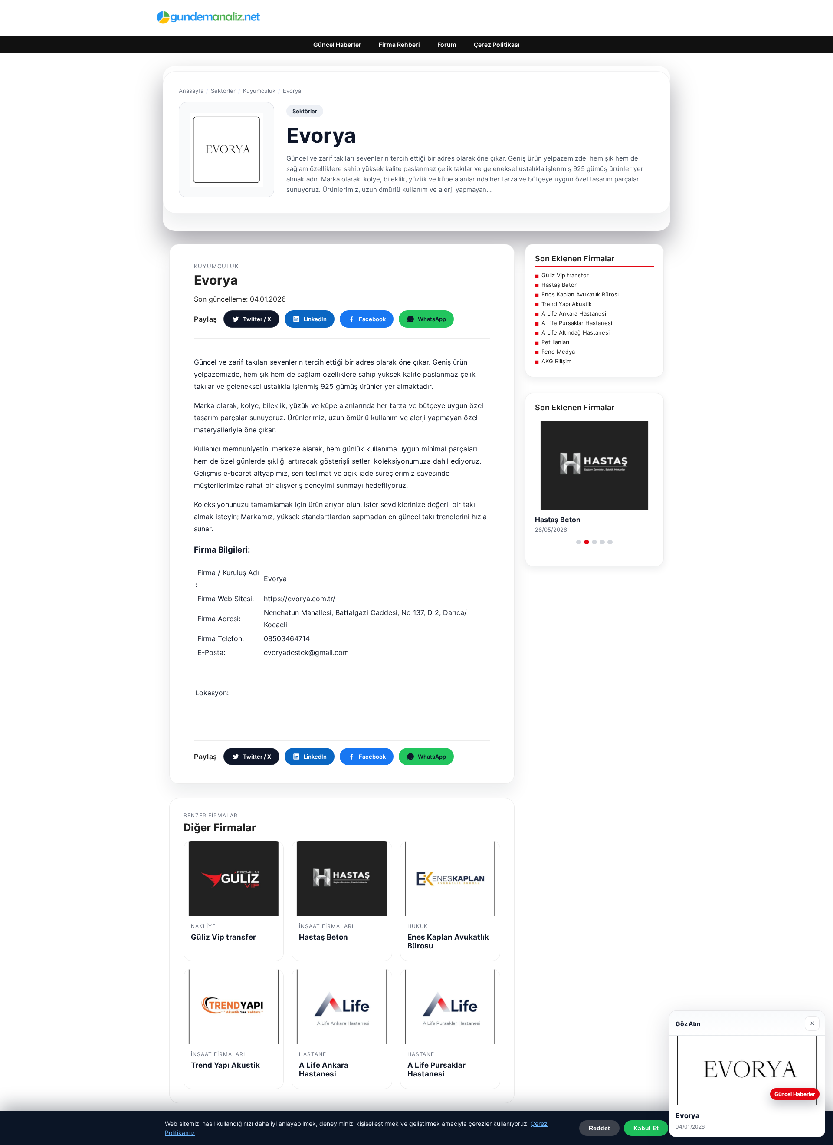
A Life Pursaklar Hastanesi (576, 322)
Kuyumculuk (259, 90)
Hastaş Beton (559, 284)
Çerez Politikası (497, 44)
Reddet (599, 1128)
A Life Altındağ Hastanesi (575, 332)
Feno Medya (558, 351)
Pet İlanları (555, 342)
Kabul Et (646, 1128)
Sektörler (223, 90)
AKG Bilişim (556, 361)
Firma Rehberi (399, 44)
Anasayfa (191, 90)
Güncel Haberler (337, 44)
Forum (446, 44)
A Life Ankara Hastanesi (573, 313)
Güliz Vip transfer (565, 275)
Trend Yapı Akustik (566, 303)
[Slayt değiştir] (578, 542)
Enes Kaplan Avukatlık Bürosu (581, 294)
